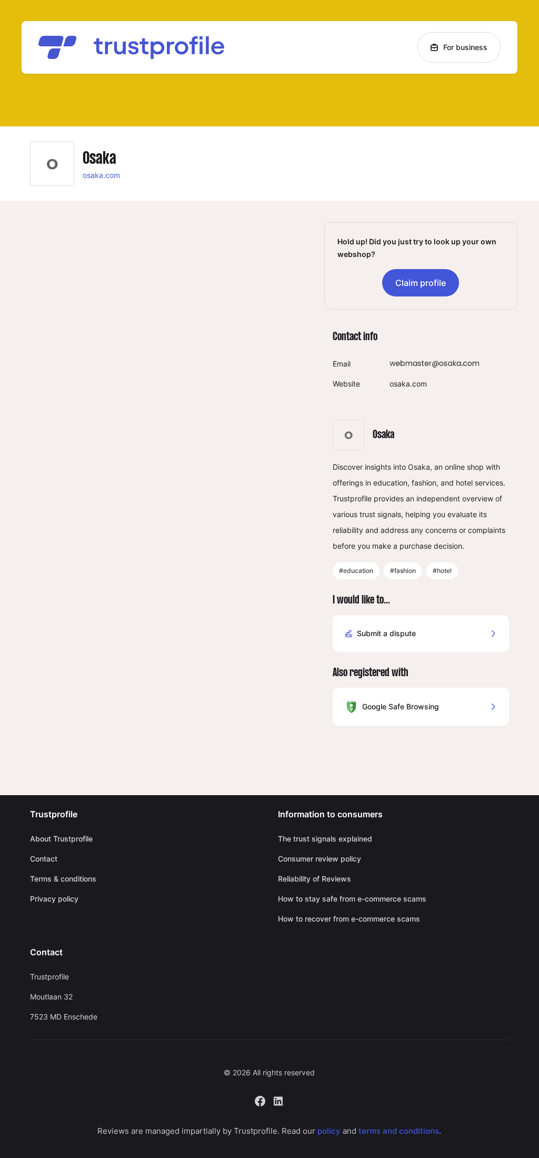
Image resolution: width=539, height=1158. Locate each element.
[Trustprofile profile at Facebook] (260, 1099)
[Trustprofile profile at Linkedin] (279, 1099)
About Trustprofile (61, 838)
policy (329, 1131)
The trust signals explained (325, 838)
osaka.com (101, 175)
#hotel (442, 571)
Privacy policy (54, 898)
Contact (43, 858)
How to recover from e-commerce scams (349, 918)
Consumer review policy (319, 858)
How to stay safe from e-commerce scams (352, 898)
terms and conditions (398, 1131)
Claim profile (420, 283)
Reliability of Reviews (314, 878)
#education (356, 571)
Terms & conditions (63, 878)
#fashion (403, 571)
